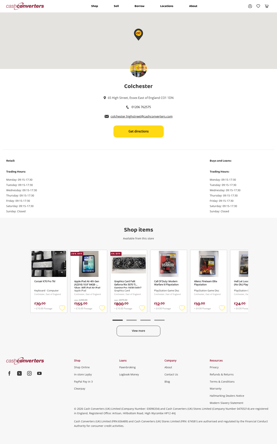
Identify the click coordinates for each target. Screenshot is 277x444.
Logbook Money (129, 374)
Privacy (214, 367)
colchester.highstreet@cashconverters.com (142, 116)
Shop (94, 6)
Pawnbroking (127, 367)
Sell (116, 6)
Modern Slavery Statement (226, 403)
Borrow (139, 6)
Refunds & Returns (222, 374)
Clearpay (79, 388)
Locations (166, 6)
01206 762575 (141, 107)
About (193, 6)
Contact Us (171, 374)
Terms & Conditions (222, 381)
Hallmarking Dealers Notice (227, 395)
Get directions (139, 131)
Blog (167, 381)
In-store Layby (83, 374)
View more (138, 330)
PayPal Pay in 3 (83, 381)
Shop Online (82, 367)
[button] (138, 35)
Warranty (215, 388)
